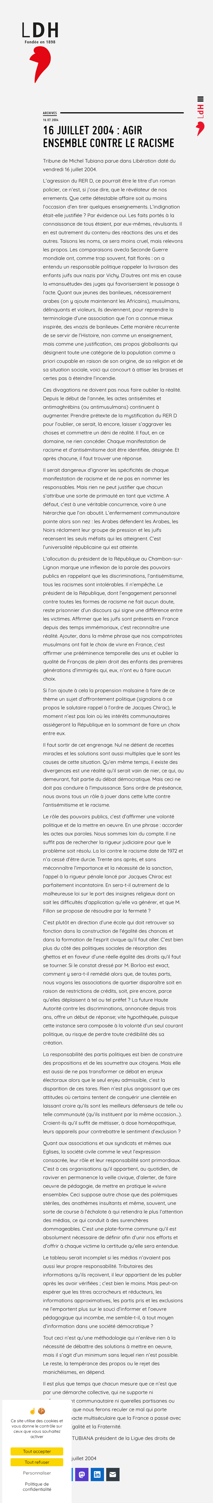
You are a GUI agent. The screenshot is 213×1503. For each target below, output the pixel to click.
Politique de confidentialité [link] (37, 1486)
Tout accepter (37, 1451)
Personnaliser (37, 1473)
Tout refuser (37, 1462)
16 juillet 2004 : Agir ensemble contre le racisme (108, 136)
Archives (50, 113)
